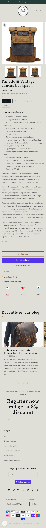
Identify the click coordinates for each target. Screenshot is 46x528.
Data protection (10, 441)
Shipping (13, 93)
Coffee (6, 101)
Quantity (5, 242)
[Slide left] (2, 72)
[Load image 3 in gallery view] (23, 72)
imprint (7, 436)
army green (28, 101)
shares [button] (6, 271)
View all (4, 317)
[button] (4, 11)
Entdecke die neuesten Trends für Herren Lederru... (22, 351)
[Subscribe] (39, 419)
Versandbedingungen (12, 461)
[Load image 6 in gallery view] (35, 72)
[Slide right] (43, 72)
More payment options (23, 265)
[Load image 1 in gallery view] (10, 72)
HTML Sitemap (9, 456)
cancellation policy (11, 446)
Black (6, 106)
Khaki (17, 101)
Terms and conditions (12, 451)
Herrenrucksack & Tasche (19, 523)
